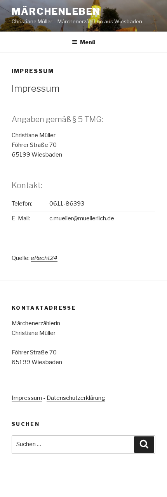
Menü (88, 42)
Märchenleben (56, 11)
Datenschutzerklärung (76, 397)
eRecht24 (44, 258)
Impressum (27, 397)
